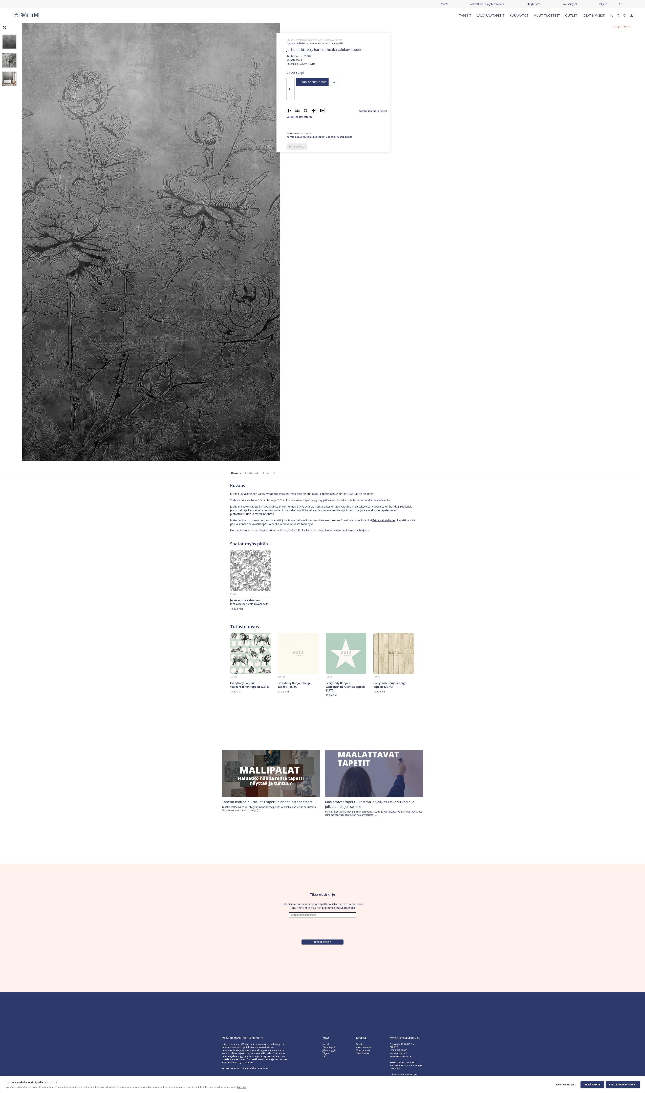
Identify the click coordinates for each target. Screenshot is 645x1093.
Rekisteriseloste (230, 1068)
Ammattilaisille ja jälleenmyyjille (487, 4)
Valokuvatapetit (490, 15)
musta (301, 136)
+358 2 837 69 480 (398, 1050)
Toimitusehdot (248, 1068)
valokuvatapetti (316, 136)
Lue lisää (241, 1086)
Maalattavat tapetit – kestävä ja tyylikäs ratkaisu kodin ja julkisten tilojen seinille (369, 804)
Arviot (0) (269, 473)
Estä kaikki (592, 1084)
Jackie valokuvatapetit (330, 39)
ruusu (340, 136)
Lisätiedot (251, 473)
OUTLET (571, 15)
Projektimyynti (569, 4)
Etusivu (291, 39)
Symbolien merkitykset (373, 111)
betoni (332, 136)
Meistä (444, 4)
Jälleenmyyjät (329, 1050)
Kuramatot (519, 15)
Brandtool (262, 1068)
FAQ (620, 4)
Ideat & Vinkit (594, 15)
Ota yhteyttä (533, 4)
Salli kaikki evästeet (623, 1084)
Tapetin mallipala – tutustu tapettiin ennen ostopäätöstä (267, 802)
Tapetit (465, 15)
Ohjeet (603, 4)
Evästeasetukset (565, 1084)
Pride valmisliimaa (383, 520)
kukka (348, 136)
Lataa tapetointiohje (299, 116)
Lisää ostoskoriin (312, 82)
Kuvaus (236, 473)
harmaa (291, 136)
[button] (334, 82)
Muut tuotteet (547, 15)
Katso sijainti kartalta (400, 1056)
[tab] (237, 473)
